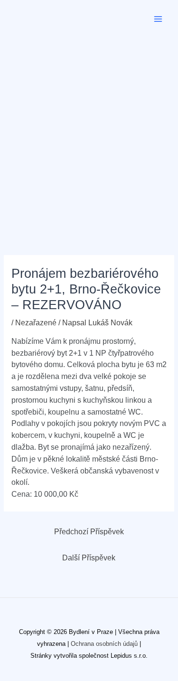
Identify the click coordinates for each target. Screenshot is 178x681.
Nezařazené (35, 323)
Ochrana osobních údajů (104, 643)
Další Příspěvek (88, 558)
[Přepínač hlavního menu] (158, 19)
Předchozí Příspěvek (89, 532)
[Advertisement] (89, 132)
